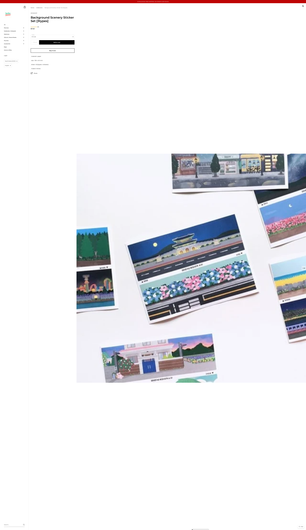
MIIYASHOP (34, 13)
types (33, 34)
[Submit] (24, 525)
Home (32, 7)
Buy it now (52, 50)
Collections (39, 7)
